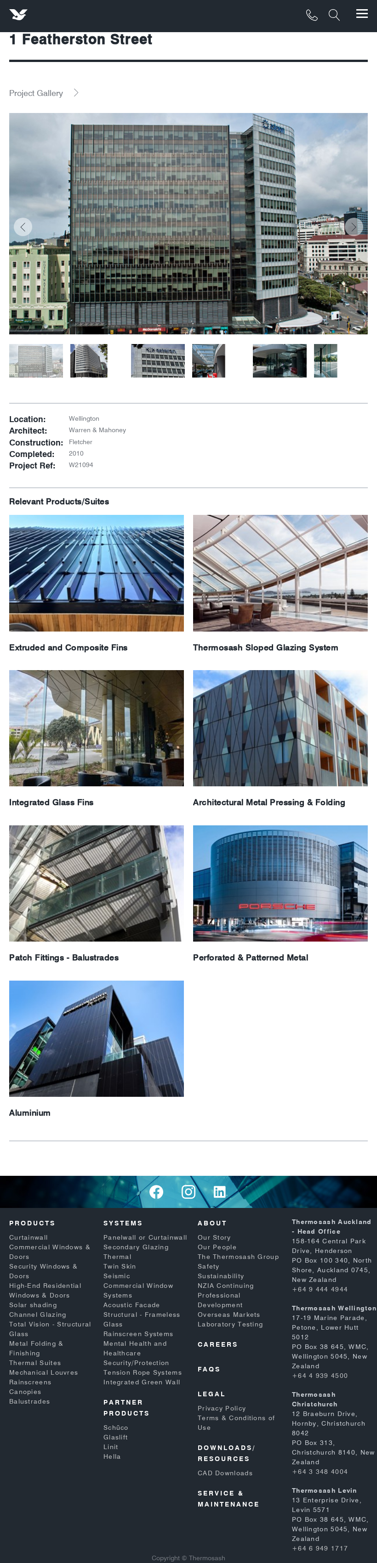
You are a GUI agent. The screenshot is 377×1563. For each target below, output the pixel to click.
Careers (218, 1344)
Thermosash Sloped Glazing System (265, 648)
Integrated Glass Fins (51, 802)
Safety (209, 1266)
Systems (123, 1223)
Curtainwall (28, 1237)
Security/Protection (136, 1362)
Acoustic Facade (131, 1305)
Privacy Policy (222, 1408)
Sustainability (221, 1276)
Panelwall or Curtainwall (145, 1237)
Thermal (117, 1256)
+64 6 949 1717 (320, 1548)
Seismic (116, 1276)
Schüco (116, 1427)
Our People (217, 1247)
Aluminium (30, 1113)
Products (32, 1223)
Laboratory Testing (230, 1324)
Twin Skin (120, 1266)
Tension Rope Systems (142, 1372)
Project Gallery (36, 93)
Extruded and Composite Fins (68, 648)
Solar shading (33, 1305)
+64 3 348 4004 (320, 1471)
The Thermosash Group (238, 1256)
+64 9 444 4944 (320, 1289)
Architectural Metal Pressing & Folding (269, 802)
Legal (212, 1394)
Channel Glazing (38, 1314)
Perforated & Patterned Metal (250, 958)
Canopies (25, 1391)
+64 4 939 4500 (320, 1375)
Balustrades (29, 1401)
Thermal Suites (35, 1362)
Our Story (214, 1237)
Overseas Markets (229, 1314)
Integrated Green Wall (141, 1382)
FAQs (209, 1369)
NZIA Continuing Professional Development (226, 1295)
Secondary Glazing (136, 1247)
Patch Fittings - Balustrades (64, 958)
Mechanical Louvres (43, 1372)
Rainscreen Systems (138, 1333)
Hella (112, 1456)
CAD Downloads (225, 1473)
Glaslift (115, 1437)
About (212, 1223)
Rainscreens (30, 1382)
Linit (111, 1446)
